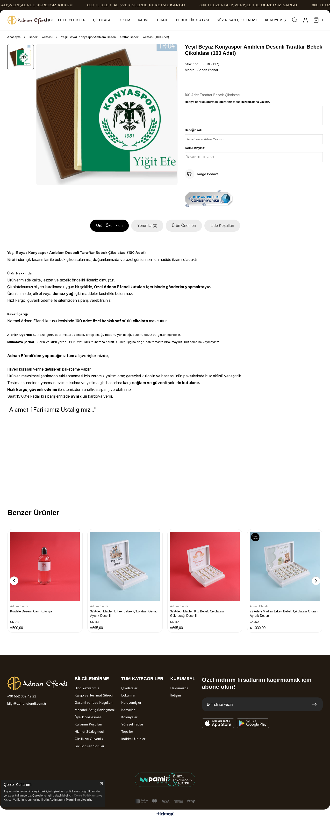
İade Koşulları (222, 225)
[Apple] (218, 723)
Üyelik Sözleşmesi (88, 717)
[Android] (253, 723)
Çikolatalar (129, 688)
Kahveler (128, 710)
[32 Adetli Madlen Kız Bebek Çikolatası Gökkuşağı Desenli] (205, 567)
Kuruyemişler (131, 702)
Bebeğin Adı (193, 130)
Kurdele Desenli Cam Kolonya (31, 611)
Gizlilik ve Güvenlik (89, 739)
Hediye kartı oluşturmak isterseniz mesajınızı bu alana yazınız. (227, 102)
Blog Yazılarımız (87, 688)
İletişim (175, 695)
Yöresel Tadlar (132, 724)
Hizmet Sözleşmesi (89, 731)
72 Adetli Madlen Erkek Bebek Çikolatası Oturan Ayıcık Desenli (283, 613)
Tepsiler (127, 731)
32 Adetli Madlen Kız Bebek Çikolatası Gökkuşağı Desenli (197, 613)
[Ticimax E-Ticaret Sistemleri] (165, 814)
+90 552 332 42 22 (21, 696)
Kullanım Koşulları (88, 724)
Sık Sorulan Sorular (89, 746)
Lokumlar (128, 695)
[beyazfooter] (165, 780)
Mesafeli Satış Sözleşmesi (95, 710)
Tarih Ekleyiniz (195, 148)
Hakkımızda (179, 688)
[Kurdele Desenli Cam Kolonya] (45, 567)
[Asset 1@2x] (37, 683)
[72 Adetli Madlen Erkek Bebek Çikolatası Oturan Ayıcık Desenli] (285, 567)
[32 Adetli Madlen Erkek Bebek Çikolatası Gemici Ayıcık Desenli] (125, 567)
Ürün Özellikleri (109, 225)
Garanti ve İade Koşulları (94, 702)
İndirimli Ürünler (133, 739)
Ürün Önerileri (184, 225)
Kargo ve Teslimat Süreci (94, 695)
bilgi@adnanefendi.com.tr (26, 703)
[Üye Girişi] (305, 20)
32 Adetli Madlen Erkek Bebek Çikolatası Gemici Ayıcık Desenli (124, 613)
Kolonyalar (129, 717)
